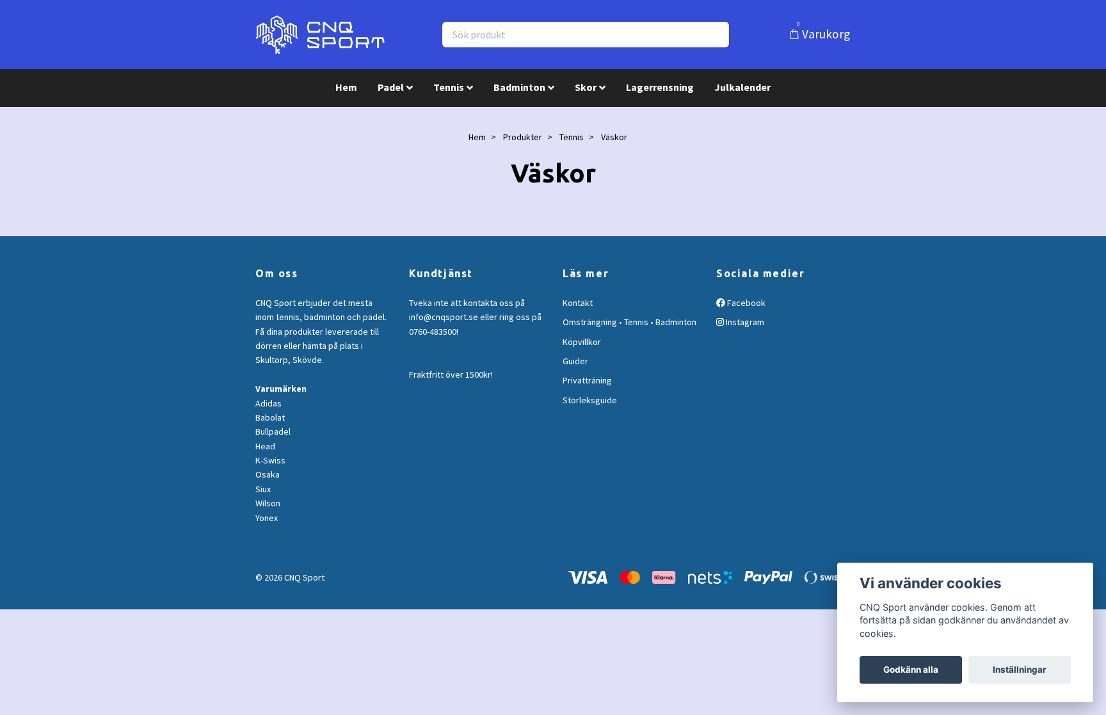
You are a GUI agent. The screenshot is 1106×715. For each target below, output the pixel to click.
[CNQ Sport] (320, 34)
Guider (575, 361)
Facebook (745, 303)
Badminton (519, 87)
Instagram (744, 322)
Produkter (522, 137)
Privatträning (587, 380)
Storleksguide (590, 400)
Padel (391, 87)
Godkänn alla (910, 669)
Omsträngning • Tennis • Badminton (629, 322)
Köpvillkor (582, 342)
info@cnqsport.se (443, 317)
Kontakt (578, 303)
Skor (586, 87)
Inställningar (1019, 669)
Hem (346, 87)
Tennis (448, 87)
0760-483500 (432, 331)
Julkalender (742, 87)
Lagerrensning (660, 87)
